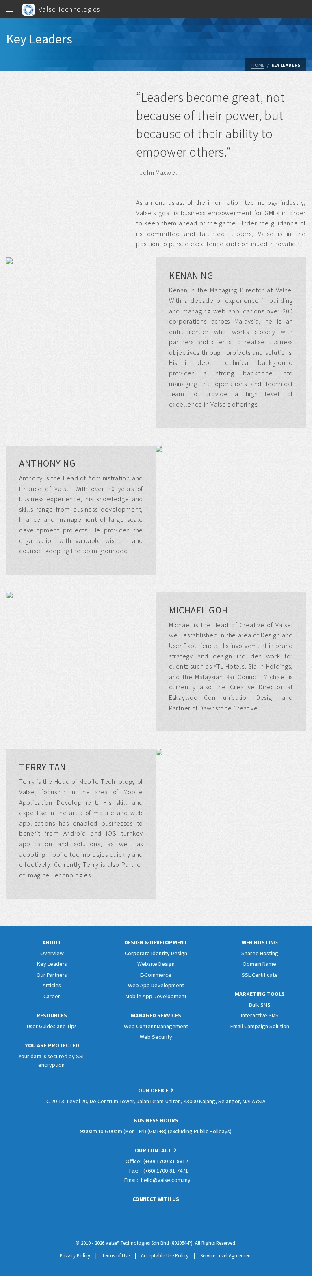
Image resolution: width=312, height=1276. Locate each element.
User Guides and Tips (52, 1026)
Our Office (154, 1090)
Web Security (156, 1036)
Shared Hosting (259, 953)
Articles (52, 985)
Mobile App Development (156, 996)
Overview (52, 953)
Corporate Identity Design (156, 953)
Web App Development (156, 985)
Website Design (156, 963)
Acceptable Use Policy (164, 1255)
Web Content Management (156, 1026)
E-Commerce (155, 974)
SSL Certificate (260, 974)
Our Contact (154, 1150)
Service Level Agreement (226, 1255)
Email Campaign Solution (259, 1026)
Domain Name (259, 963)
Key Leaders (285, 65)
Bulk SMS (260, 1004)
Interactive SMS (260, 1015)
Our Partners (52, 974)
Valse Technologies (69, 9)
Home (257, 65)
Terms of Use (116, 1255)
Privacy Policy (75, 1255)
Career (51, 996)
